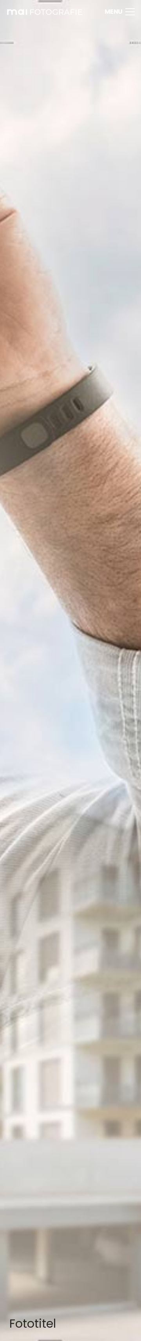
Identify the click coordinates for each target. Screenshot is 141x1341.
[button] (119, 12)
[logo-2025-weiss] (44, 12)
